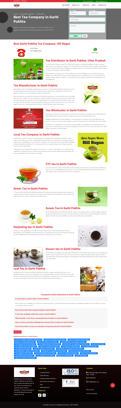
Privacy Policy (90, 390)
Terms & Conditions (91, 394)
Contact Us (102, 5)
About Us (75, 5)
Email (72, 17)
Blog (93, 5)
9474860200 (36, 51)
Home (15, 14)
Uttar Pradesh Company (27, 14)
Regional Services (45, 387)
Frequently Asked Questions (48, 378)
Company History (45, 372)
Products (86, 5)
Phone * (92, 11)
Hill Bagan (65, 5)
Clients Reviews (44, 376)
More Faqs (17, 332)
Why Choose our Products (47, 381)
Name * (73, 11)
